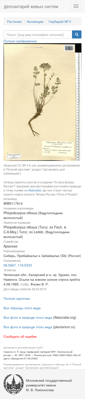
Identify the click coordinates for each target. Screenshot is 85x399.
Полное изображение (20, 40)
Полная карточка (17, 298)
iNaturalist (34, 190)
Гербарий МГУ (60, 21)
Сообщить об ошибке (20, 336)
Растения (14, 21)
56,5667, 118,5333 (18, 265)
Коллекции (35, 21)
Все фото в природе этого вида (28, 317)
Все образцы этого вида (22, 307)
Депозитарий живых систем (31, 6)
